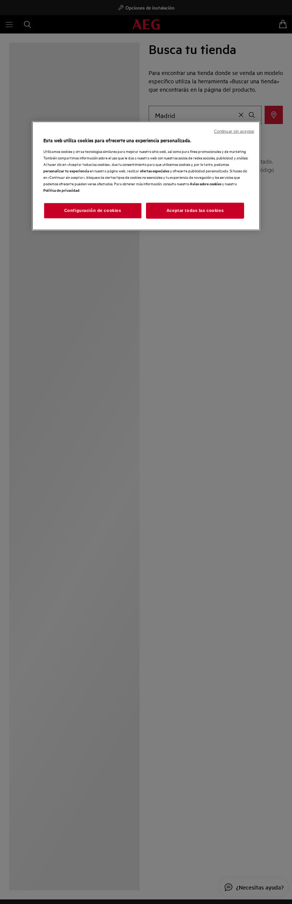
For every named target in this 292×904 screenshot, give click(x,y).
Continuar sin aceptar (234, 131)
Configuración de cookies (92, 210)
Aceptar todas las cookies (195, 210)
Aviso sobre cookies (205, 183)
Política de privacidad (61, 190)
